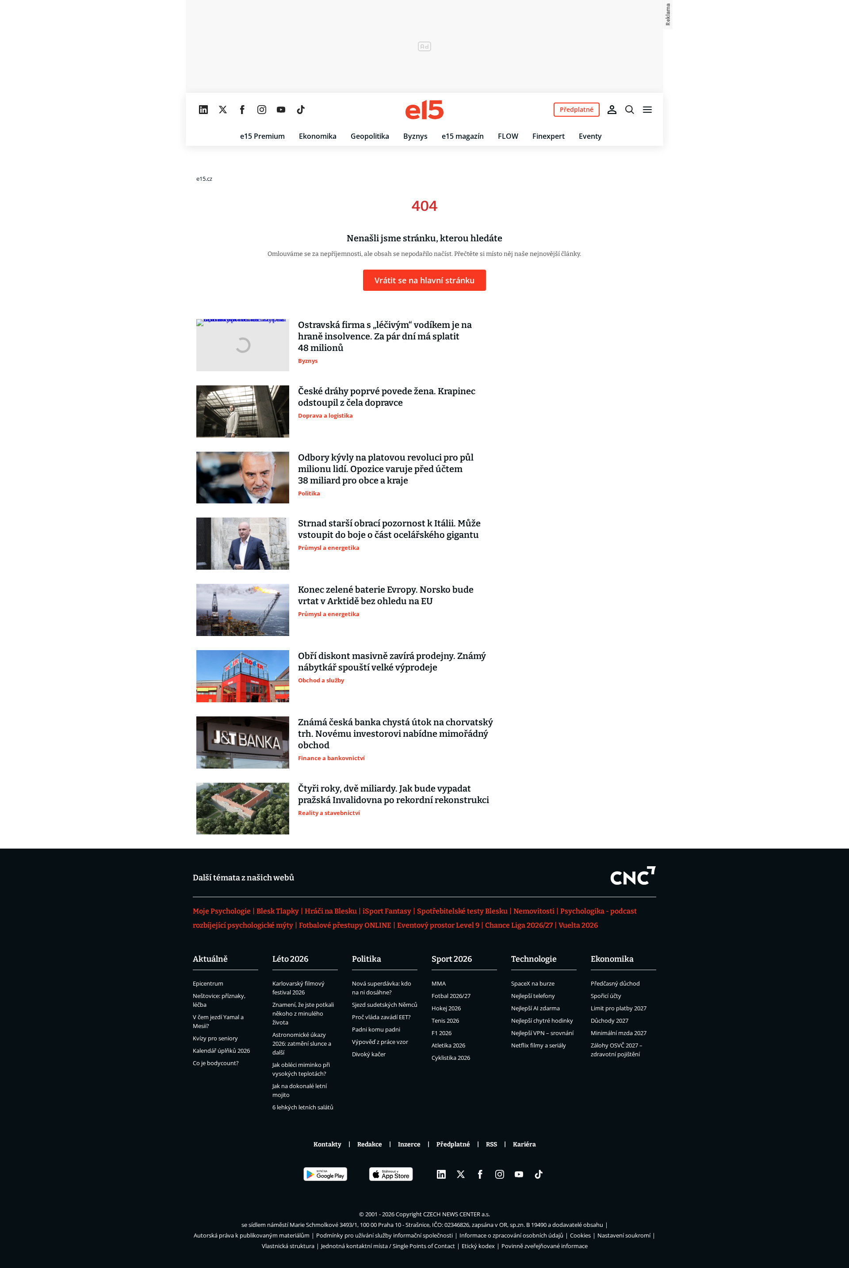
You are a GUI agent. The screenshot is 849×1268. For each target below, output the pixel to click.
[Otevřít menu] (647, 109)
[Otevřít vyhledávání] (630, 109)
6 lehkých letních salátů (302, 1107)
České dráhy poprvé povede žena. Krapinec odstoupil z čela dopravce (386, 397)
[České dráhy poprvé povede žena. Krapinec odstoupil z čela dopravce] (242, 411)
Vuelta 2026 (578, 925)
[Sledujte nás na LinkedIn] (203, 110)
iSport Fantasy (387, 911)
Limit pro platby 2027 (618, 1008)
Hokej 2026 (446, 1008)
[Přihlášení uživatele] (612, 109)
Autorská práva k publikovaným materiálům (252, 1235)
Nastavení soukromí (623, 1235)
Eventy (590, 136)
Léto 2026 (290, 959)
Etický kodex (478, 1246)
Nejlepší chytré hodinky (542, 1020)
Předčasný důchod (615, 983)
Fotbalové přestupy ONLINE (345, 925)
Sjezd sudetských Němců (384, 1005)
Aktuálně (210, 959)
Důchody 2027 (609, 1020)
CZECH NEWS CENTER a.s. (456, 1214)
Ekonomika (318, 136)
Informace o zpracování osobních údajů (511, 1235)
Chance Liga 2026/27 (519, 925)
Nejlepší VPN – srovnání (542, 1033)
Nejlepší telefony (533, 996)
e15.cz (204, 179)
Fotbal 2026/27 (451, 996)
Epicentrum (208, 983)
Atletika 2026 (448, 1045)
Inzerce (409, 1144)
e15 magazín (463, 136)
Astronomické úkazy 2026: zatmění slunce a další (301, 1043)
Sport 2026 (452, 959)
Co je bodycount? (216, 1063)
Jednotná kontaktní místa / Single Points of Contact (388, 1246)
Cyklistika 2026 (451, 1058)
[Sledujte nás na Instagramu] (262, 110)
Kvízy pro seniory (215, 1038)
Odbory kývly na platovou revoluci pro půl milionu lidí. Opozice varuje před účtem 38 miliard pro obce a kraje (386, 469)
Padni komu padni (376, 1029)
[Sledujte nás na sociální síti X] (223, 110)
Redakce (369, 1144)
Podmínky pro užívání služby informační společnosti (384, 1235)
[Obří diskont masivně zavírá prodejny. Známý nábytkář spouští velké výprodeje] (242, 676)
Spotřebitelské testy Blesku (462, 911)
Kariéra (524, 1144)
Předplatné (453, 1144)
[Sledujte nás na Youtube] (281, 110)
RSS (491, 1144)
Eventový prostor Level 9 (438, 925)
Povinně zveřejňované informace (544, 1246)
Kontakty (327, 1144)
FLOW (508, 136)
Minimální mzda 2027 (618, 1033)
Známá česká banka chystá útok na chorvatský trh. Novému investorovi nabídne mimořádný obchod (395, 733)
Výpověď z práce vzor (380, 1042)
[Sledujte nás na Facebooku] (242, 110)
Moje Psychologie (222, 911)
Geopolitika (370, 136)
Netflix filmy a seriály (538, 1045)
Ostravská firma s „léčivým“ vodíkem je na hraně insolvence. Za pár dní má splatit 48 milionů (385, 336)
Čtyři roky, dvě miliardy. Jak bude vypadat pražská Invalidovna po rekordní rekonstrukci (393, 794)
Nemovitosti (534, 911)
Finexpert (548, 136)
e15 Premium (262, 136)
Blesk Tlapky (277, 911)
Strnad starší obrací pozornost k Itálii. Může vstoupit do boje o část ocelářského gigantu (389, 529)
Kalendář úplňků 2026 (221, 1051)
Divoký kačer (369, 1054)
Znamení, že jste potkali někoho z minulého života (303, 1013)
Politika (366, 959)
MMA (439, 983)
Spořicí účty (606, 996)
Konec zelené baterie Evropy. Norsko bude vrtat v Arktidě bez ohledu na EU (386, 595)
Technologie (534, 959)
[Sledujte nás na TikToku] (301, 110)
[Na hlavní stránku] (424, 109)
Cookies (580, 1235)
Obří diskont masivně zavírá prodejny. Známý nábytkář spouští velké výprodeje (392, 662)
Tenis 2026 (445, 1020)
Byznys (415, 136)
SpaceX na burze (533, 983)
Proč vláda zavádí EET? (381, 1017)
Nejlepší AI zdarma (535, 1008)
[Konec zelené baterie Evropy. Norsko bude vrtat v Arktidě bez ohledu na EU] (242, 610)
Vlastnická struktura (288, 1246)
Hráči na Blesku (331, 911)
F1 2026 (441, 1033)
